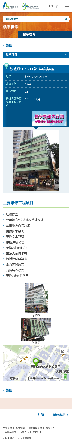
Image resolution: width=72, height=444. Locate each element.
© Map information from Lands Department (45, 378)
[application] (36, 363)
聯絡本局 (59, 415)
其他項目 (11, 54)
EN (51, 6)
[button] (45, 34)
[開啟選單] (67, 6)
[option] (36, 160)
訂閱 (41, 415)
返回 (8, 45)
